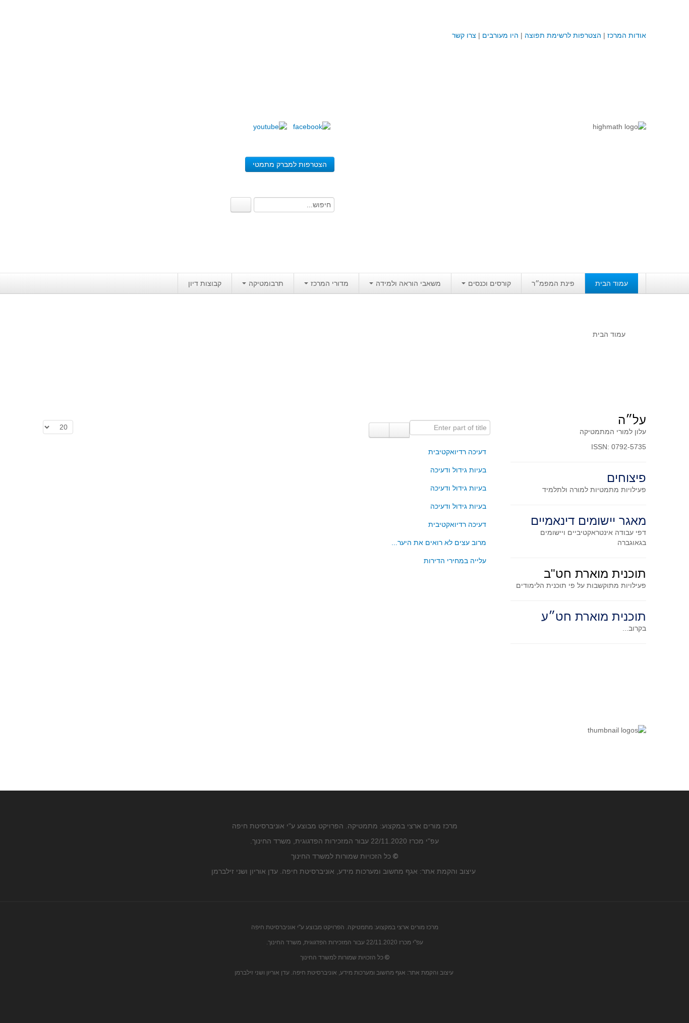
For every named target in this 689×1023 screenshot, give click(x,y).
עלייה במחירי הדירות (455, 561)
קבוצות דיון (204, 283)
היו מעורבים (500, 35)
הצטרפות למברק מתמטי (290, 164)
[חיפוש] (399, 430)
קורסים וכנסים (489, 283)
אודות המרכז (626, 35)
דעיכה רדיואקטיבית (457, 452)
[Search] (241, 204)
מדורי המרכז (330, 283)
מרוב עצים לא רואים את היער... (438, 542)
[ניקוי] (379, 430)
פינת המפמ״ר (553, 283)
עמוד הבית (611, 283)
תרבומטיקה (266, 283)
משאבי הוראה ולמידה (408, 283)
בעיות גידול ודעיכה (458, 470)
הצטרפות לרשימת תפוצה (562, 35)
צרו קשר (464, 35)
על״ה (632, 420)
